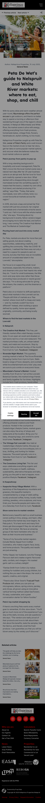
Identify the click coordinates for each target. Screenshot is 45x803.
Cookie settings (10, 414)
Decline (24, 414)
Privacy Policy (34, 399)
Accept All (36, 414)
